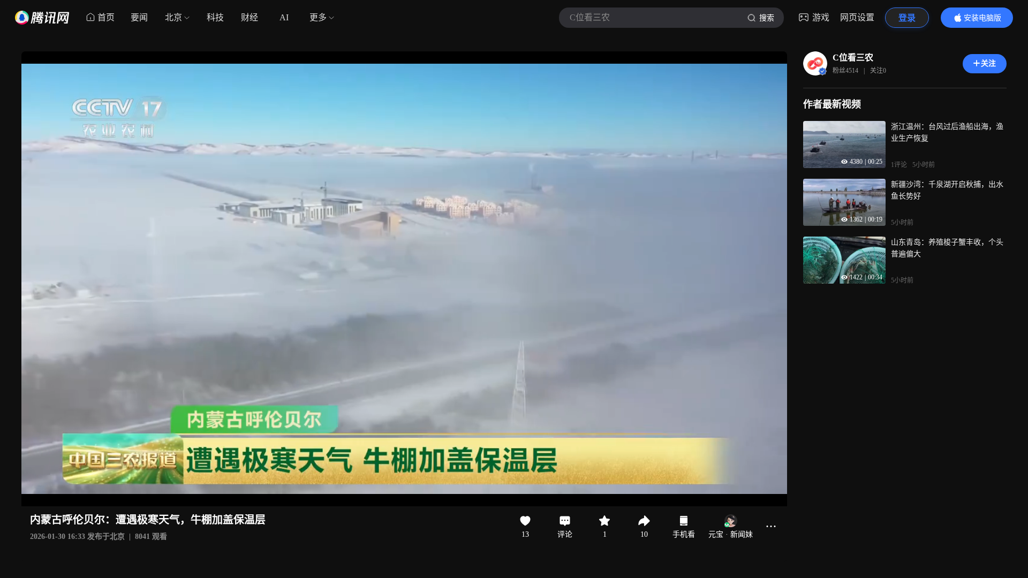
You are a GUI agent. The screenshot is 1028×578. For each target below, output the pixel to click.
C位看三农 (853, 57)
